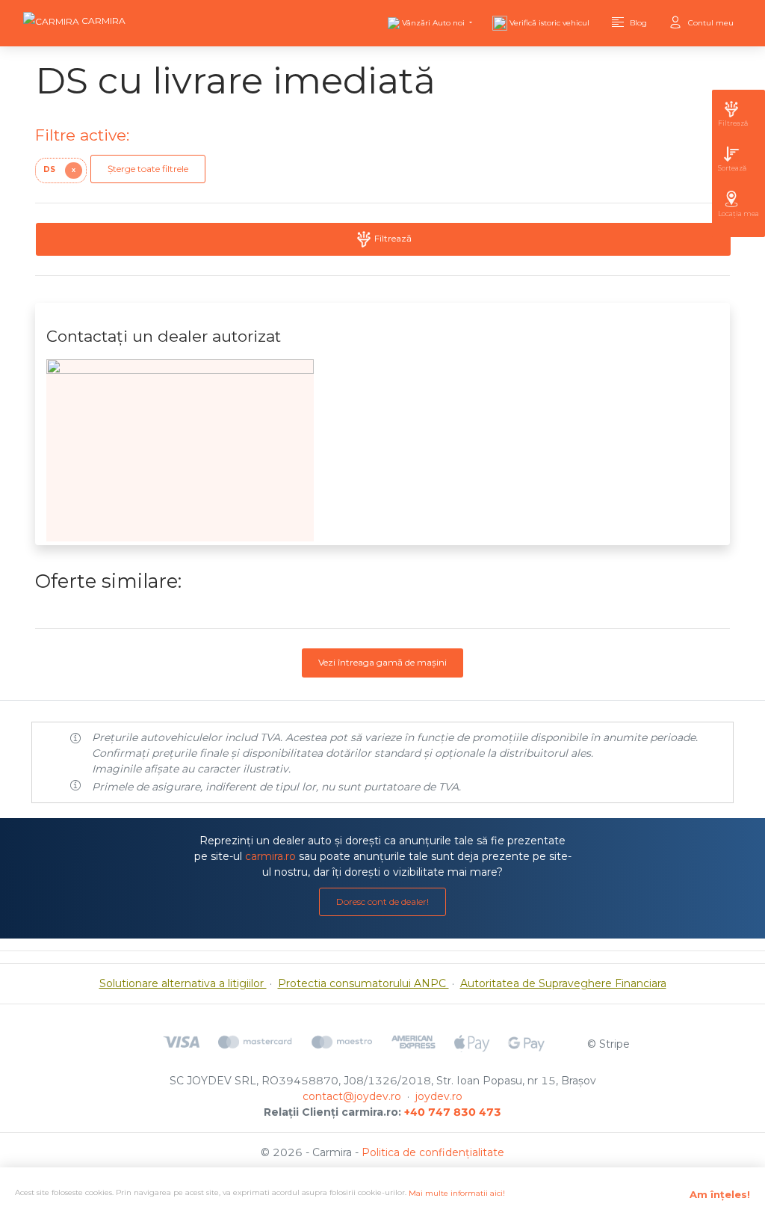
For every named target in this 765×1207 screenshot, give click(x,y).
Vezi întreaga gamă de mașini (382, 662)
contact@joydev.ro (352, 1096)
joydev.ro (438, 1096)
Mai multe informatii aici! (457, 1193)
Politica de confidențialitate (433, 1152)
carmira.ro (270, 856)
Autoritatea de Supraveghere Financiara (563, 983)
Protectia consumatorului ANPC (363, 983)
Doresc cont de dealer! (382, 901)
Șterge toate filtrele (148, 168)
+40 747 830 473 (452, 1112)
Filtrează (392, 238)
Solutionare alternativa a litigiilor (183, 983)
